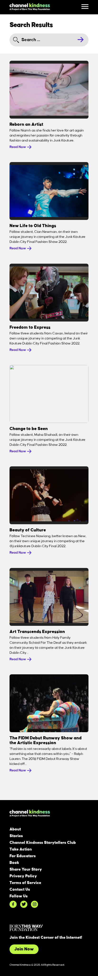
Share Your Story (26, 869)
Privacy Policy (23, 876)
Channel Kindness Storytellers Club (43, 842)
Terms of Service (25, 883)
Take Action (21, 849)
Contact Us (20, 889)
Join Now (24, 949)
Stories (16, 836)
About (15, 829)
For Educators (23, 856)
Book (14, 863)
